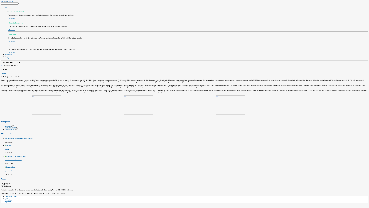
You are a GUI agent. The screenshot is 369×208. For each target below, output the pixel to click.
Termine (7, 56)
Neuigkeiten (8, 54)
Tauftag (7, 149)
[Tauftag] (8, 145)
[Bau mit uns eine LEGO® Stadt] (15, 156)
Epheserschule (8, 171)
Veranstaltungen (9, 129)
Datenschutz (8, 200)
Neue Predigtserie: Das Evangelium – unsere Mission (19, 138)
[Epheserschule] (10, 167)
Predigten (7, 58)
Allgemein (4, 73)
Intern (6, 198)
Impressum (8, 202)
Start (6, 7)
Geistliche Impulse (10, 128)
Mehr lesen (11, 18)
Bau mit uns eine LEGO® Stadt (13, 160)
